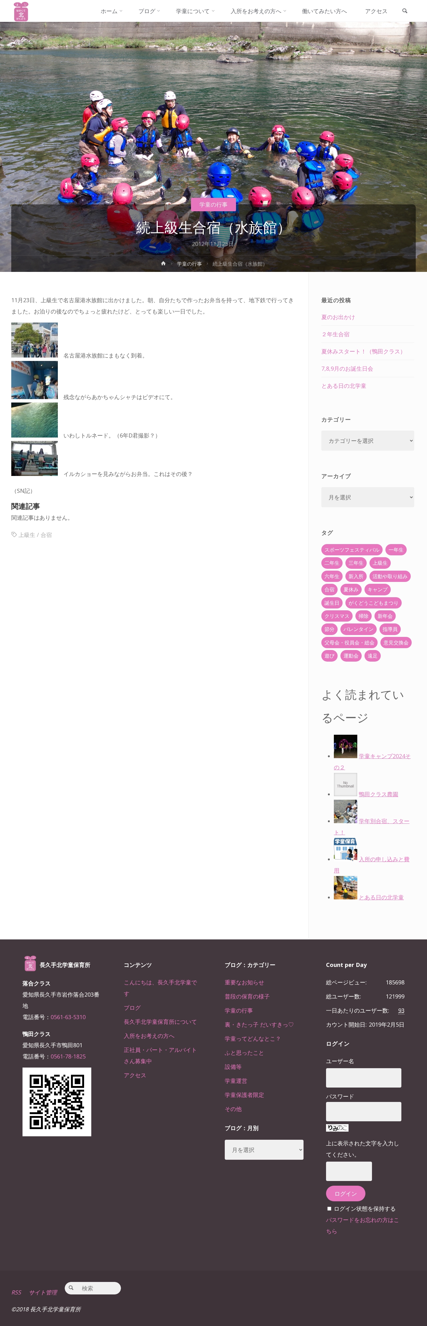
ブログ (132, 1007)
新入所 (356, 576)
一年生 (396, 549)
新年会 (385, 616)
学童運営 (236, 1080)
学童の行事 (213, 204)
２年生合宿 (335, 334)
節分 (329, 629)
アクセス (135, 1075)
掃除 (364, 616)
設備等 (233, 1066)
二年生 (331, 562)
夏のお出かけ (338, 317)
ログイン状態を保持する (365, 1208)
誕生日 (331, 602)
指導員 (390, 629)
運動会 (351, 655)
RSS (16, 1292)
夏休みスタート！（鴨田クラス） (363, 351)
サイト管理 (43, 1292)
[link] (405, 11)
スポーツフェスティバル (351, 549)
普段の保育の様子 (247, 996)
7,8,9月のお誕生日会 (347, 368)
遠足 (373, 655)
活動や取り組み (390, 576)
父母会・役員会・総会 (349, 642)
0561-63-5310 (68, 1017)
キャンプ (378, 589)
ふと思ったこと (244, 1052)
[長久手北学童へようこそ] (21, 11)
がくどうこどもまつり (374, 602)
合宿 (46, 534)
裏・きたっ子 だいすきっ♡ (259, 1024)
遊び (329, 655)
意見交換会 (396, 642)
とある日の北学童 (343, 385)
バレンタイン (359, 629)
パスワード (340, 1096)
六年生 (331, 576)
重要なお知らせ (244, 982)
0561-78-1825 (68, 1056)
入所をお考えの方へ (149, 1035)
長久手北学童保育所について (160, 1021)
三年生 (356, 562)
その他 (233, 1109)
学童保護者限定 (244, 1094)
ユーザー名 (340, 1061)
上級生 (26, 534)
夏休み (351, 589)
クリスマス (336, 616)
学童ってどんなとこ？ (253, 1038)
